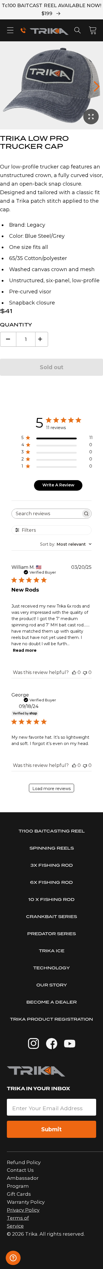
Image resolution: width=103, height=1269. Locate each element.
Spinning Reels (51, 848)
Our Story (51, 985)
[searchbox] (46, 513)
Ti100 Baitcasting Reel (52, 831)
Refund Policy (24, 1162)
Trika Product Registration (51, 1019)
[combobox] (66, 544)
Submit (51, 1129)
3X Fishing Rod (51, 865)
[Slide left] (6, 86)
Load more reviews (51, 788)
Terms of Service (18, 1222)
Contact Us (20, 1170)
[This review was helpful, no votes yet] (74, 672)
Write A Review (58, 485)
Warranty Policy (26, 1202)
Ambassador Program (23, 1182)
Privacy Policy (23, 1210)
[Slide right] (96, 86)
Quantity (16, 325)
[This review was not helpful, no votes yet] (85, 672)
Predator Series (51, 934)
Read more (25, 650)
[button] (10, 30)
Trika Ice (51, 951)
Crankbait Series (51, 916)
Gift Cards (19, 1194)
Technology (51, 968)
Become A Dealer (51, 1002)
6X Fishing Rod (51, 882)
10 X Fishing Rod (51, 899)
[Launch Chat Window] (13, 1258)
